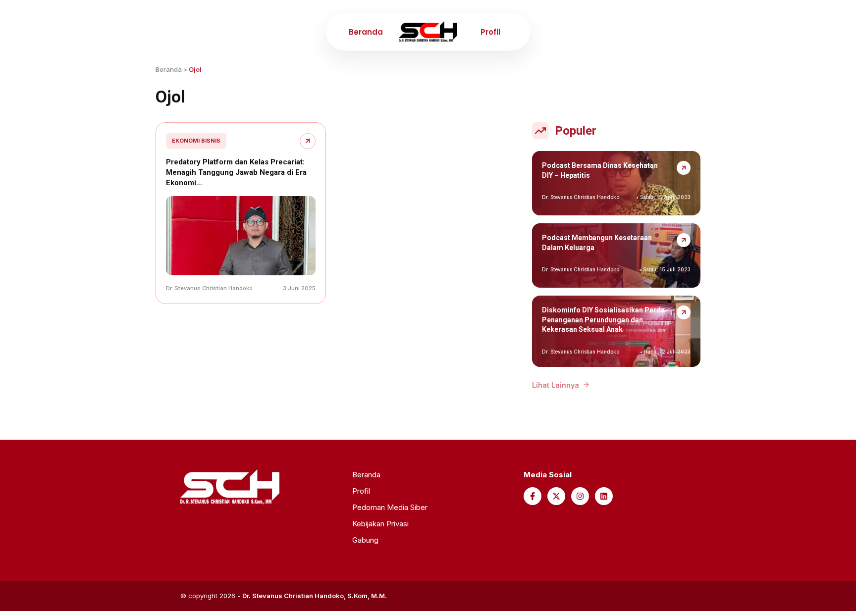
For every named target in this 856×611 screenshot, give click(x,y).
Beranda (366, 32)
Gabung (365, 540)
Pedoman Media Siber (390, 507)
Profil (490, 32)
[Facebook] (532, 496)
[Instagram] (580, 496)
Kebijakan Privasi (380, 523)
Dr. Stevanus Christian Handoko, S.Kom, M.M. (314, 596)
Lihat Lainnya (555, 385)
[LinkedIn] (604, 496)
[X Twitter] (556, 496)
